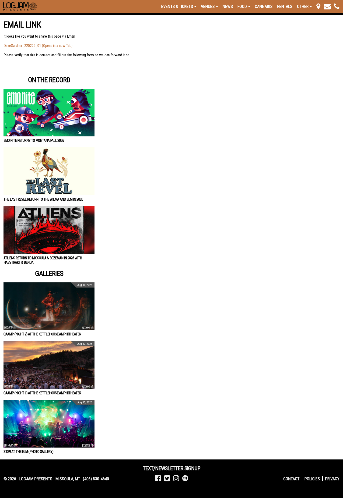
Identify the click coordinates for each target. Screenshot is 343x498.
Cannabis (264, 6)
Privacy (332, 478)
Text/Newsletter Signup (171, 468)
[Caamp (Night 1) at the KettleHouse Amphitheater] (49, 365)
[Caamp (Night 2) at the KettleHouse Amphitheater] (49, 306)
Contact (291, 478)
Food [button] (243, 6)
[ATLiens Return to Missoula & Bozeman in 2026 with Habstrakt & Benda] (49, 230)
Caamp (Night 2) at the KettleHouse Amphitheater (42, 334)
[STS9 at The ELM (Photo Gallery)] (49, 424)
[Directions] (318, 6)
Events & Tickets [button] (177, 6)
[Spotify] (185, 478)
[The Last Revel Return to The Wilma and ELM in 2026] (49, 171)
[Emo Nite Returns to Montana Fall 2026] (49, 112)
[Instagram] (176, 478)
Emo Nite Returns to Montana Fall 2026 (34, 140)
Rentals (284, 6)
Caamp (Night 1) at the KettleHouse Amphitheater (42, 393)
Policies (312, 478)
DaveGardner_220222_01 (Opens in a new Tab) (38, 45)
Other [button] (303, 6)
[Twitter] (167, 478)
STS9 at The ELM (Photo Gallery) (28, 451)
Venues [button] (208, 6)
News (228, 6)
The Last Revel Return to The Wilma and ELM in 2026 (43, 199)
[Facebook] (158, 478)
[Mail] (327, 6)
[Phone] (337, 6)
